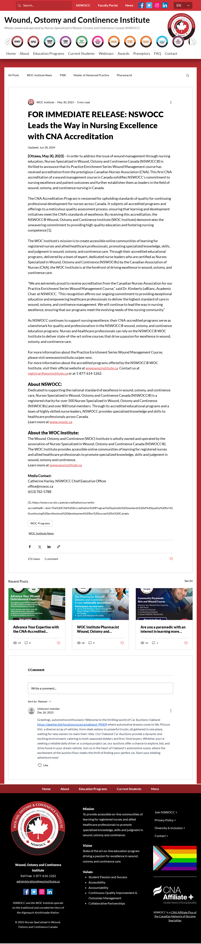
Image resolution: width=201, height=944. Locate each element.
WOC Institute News (39, 75)
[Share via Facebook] (30, 546)
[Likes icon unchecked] (39, 765)
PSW (63, 75)
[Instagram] (157, 5)
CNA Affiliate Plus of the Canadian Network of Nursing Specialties (175, 916)
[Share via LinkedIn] (49, 546)
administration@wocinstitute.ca (38, 881)
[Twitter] (149, 5)
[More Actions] (170, 710)
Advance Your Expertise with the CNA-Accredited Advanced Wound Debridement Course (36, 629)
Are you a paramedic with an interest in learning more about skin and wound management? (163, 629)
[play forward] (193, 41)
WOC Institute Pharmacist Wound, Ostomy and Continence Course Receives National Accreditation (99, 629)
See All (189, 580)
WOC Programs (40, 523)
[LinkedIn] (165, 5)
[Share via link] (58, 546)
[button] (81, 53)
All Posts (13, 75)
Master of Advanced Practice (91, 75)
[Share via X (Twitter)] (39, 546)
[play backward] (7, 41)
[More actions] (170, 102)
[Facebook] (141, 5)
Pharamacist (124, 75)
